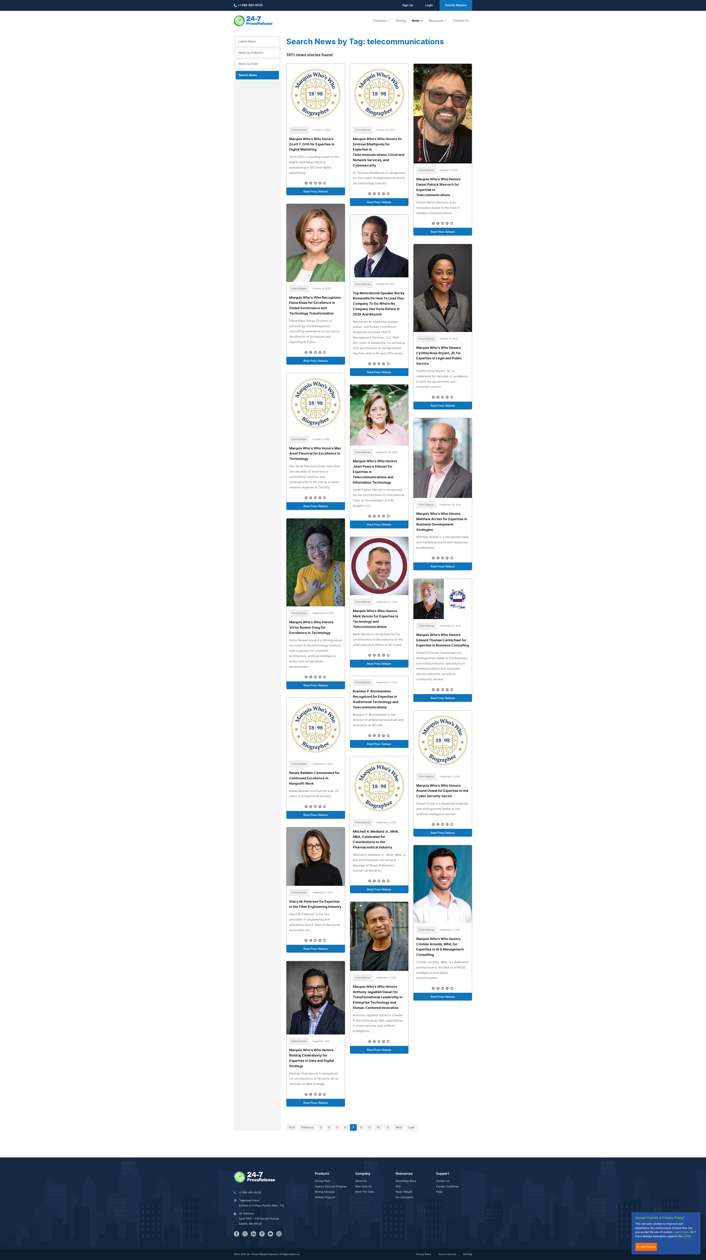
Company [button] (380, 20)
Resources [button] (437, 20)
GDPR (686, 1236)
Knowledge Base (406, 1181)
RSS (398, 1186)
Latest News (247, 41)
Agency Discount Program (331, 1186)
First (292, 1127)
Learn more (681, 1232)
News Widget (404, 1192)
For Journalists (404, 1197)
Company (362, 1173)
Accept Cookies (646, 1246)
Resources (404, 1173)
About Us (361, 1181)
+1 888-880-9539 (250, 5)
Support (442, 1173)
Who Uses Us (363, 1186)
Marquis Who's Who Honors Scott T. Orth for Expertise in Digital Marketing (311, 144)
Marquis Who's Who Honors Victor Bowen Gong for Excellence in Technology (311, 628)
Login (429, 5)
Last (411, 1127)
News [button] (416, 20)
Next (398, 1127)
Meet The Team (364, 1192)
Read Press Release (316, 191)
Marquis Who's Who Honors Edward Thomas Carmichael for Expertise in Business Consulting (442, 640)
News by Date (248, 63)
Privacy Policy (423, 1254)
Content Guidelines (447, 1186)
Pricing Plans (322, 1181)
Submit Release (456, 5)
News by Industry (250, 52)
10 (378, 1127)
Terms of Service (447, 1254)
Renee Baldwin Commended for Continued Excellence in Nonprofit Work (314, 778)
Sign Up (407, 5)
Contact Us (461, 20)
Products (322, 1173)
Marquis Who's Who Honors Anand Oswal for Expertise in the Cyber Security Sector (442, 791)
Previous (307, 1127)
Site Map (467, 1254)
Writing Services (325, 1192)
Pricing (401, 20)
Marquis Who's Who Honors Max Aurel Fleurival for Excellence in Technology (315, 454)
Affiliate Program (325, 1197)
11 (387, 1127)
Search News (247, 75)
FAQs (439, 1192)
